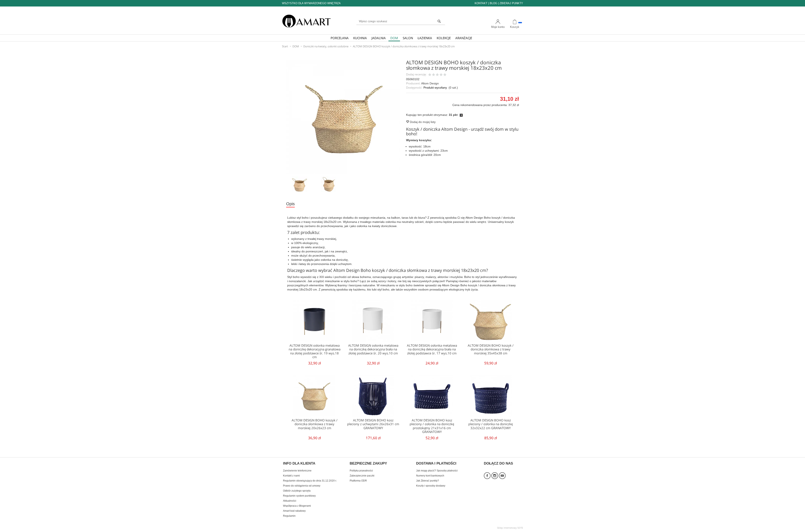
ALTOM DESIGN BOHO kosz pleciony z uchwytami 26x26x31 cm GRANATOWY (373, 424)
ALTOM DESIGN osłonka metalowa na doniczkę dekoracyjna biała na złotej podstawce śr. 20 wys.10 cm (373, 349)
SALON (408, 38)
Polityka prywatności (361, 470)
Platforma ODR (358, 480)
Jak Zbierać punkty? (427, 480)
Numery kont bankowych (430, 475)
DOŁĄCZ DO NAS (498, 463)
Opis (290, 203)
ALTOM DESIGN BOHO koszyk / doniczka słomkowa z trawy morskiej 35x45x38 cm (491, 349)
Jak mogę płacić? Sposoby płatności (437, 470)
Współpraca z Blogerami (297, 505)
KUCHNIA (360, 38)
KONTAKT (481, 3)
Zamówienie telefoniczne (297, 470)
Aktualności (289, 500)
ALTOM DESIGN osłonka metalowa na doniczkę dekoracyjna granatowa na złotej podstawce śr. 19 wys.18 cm (314, 351)
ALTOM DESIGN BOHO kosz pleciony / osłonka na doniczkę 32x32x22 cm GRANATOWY (490, 424)
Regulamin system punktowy (299, 495)
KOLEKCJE (444, 38)
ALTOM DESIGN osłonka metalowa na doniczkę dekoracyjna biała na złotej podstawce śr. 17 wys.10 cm (432, 349)
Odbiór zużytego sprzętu (297, 490)
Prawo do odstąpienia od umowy (301, 485)
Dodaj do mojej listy (422, 122)
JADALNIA (378, 38)
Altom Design (430, 83)
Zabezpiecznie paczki (362, 475)
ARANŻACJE (463, 38)
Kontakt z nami (291, 475)
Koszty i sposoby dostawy (430, 485)
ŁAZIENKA (425, 38)
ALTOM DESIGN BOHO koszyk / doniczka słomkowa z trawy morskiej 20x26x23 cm (315, 424)
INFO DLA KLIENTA (299, 463)
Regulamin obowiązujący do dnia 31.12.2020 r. (310, 480)
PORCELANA (340, 38)
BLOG (493, 3)
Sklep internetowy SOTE (510, 527)
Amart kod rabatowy (294, 510)
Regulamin (289, 515)
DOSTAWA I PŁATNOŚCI (436, 463)
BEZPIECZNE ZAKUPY (368, 463)
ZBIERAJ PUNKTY (511, 3)
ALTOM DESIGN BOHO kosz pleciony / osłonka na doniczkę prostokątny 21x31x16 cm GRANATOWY (432, 426)
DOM (394, 38)
